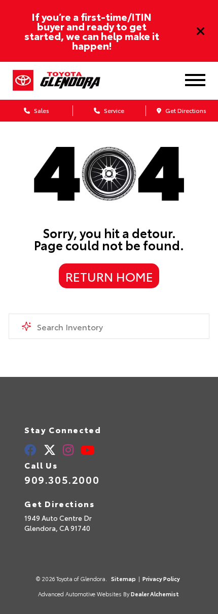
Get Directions (185, 110)
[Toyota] (23, 80)
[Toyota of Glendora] (78, 80)
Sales (40, 110)
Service (113, 110)
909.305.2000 (61, 479)
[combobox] (109, 326)
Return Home (109, 276)
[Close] (201, 31)
